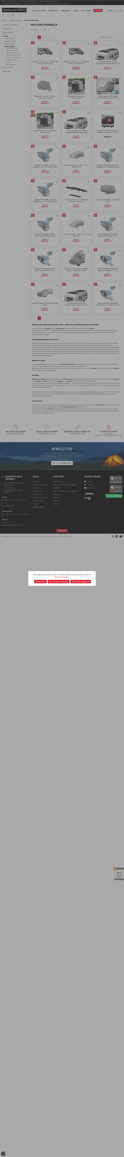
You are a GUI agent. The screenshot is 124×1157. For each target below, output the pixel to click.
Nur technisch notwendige (58, 582)
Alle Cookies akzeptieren (81, 582)
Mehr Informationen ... (62, 577)
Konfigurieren (40, 582)
